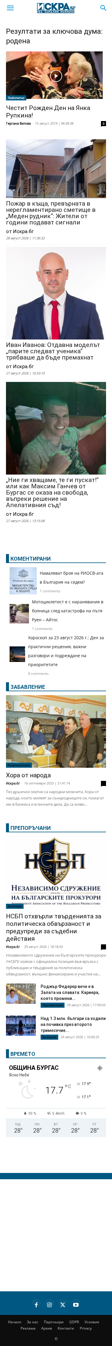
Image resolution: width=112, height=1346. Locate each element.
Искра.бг (13, 783)
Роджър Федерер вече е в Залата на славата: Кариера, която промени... (70, 992)
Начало (14, 1321)
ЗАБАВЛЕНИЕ (27, 687)
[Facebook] (36, 1304)
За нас (32, 1321)
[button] (10, 8)
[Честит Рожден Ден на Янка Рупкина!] (56, 75)
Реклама (28, 1328)
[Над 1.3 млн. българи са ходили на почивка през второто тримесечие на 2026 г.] (21, 1026)
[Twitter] (62, 1304)
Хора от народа (28, 775)
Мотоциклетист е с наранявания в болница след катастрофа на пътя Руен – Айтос (67, 610)
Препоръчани (52, 1005)
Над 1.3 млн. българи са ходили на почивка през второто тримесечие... (73, 1024)
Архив (46, 1328)
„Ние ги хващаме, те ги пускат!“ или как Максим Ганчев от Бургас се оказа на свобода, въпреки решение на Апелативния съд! (52, 492)
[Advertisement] (56, 1235)
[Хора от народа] (56, 731)
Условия (92, 1321)
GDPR (74, 1321)
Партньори (54, 1321)
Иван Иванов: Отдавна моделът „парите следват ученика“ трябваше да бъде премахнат (53, 351)
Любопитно (16, 98)
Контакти (66, 1328)
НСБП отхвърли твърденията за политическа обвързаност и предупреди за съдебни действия (53, 927)
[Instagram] (49, 1304)
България (15, 906)
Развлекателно (19, 765)
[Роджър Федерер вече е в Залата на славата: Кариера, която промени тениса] (21, 994)
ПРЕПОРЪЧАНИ (30, 828)
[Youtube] (75, 1304)
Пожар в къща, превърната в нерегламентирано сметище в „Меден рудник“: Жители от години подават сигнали (51, 213)
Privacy (86, 1328)
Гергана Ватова (18, 123)
